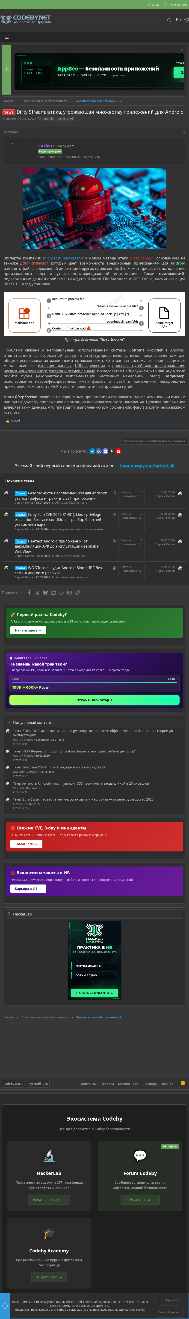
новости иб (65, 119)
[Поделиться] (184, 133)
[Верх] (177, 1083)
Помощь (150, 1084)
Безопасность (128, 1084)
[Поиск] (169, 20)
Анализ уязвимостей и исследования (77, 529)
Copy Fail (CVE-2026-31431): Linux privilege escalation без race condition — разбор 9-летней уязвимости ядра (58, 519)
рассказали (73, 258)
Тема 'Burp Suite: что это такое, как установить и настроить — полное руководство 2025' (83, 799)
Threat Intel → (26, 844)
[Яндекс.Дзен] (112, 451)
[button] (6, 37)
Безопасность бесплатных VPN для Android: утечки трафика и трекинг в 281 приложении (61, 495)
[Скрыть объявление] (182, 50)
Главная (167, 1084)
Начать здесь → (28, 630)
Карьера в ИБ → (28, 888)
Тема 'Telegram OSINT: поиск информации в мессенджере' (59, 767)
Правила (107, 1084)
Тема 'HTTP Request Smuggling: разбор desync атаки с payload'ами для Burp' (74, 751)
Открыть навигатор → (95, 700)
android (48, 119)
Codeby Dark (12, 1084)
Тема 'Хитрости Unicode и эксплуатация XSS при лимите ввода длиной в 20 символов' (81, 783)
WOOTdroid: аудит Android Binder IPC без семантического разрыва (58, 570)
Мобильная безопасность (69, 503)
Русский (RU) (38, 1084)
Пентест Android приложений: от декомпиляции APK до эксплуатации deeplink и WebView (57, 546)
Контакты (89, 1084)
